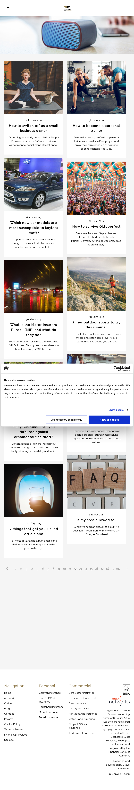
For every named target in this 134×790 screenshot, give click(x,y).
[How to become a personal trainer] (96, 87)
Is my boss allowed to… (96, 520)
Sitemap (9, 739)
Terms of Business (14, 729)
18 (107, 568)
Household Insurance (51, 706)
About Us (9, 698)
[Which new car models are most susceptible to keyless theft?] (33, 184)
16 (96, 568)
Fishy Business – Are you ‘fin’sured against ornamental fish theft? (34, 432)
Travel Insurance (48, 717)
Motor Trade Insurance (82, 719)
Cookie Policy (12, 724)
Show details (116, 409)
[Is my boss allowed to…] (96, 482)
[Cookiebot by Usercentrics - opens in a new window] (116, 368)
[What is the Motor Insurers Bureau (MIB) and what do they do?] (33, 286)
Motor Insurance (48, 712)
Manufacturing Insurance (83, 713)
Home (7, 692)
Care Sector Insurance (81, 692)
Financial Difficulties (15, 734)
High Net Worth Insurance (48, 700)
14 (85, 568)
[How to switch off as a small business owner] (33, 87)
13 (80, 568)
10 (64, 568)
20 (118, 568)
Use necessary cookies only (66, 419)
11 (70, 568)
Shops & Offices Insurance (78, 726)
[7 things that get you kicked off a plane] (33, 491)
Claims (8, 703)
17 (102, 568)
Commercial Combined (82, 698)
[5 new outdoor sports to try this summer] (96, 284)
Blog (7, 708)
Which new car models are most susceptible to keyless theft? (33, 228)
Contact (9, 713)
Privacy (8, 719)
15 (91, 568)
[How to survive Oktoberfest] (96, 188)
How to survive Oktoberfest (96, 226)
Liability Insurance (79, 708)
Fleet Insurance (77, 703)
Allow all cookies (109, 419)
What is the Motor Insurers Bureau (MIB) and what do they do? (33, 330)
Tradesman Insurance (81, 733)
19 (112, 568)
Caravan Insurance (50, 692)
